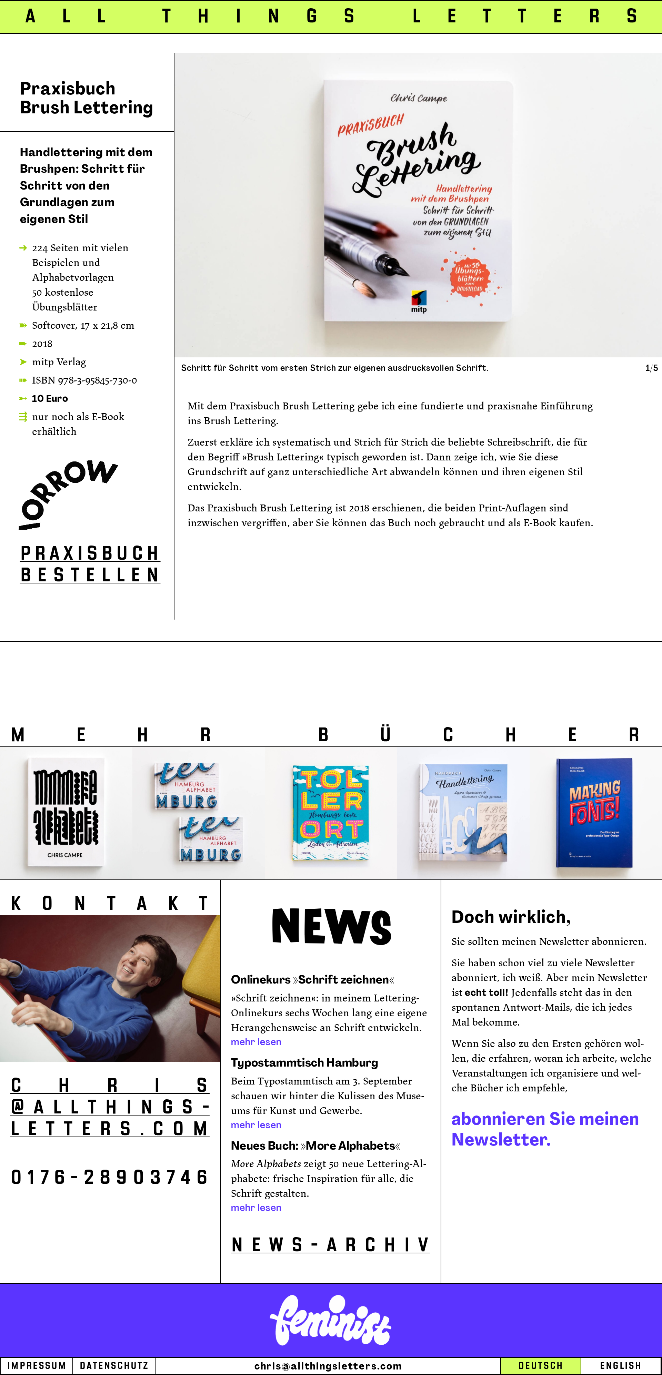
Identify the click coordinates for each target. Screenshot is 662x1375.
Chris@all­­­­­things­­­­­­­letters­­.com (110, 1108)
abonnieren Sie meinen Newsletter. (546, 1129)
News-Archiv (330, 1245)
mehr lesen (256, 1041)
